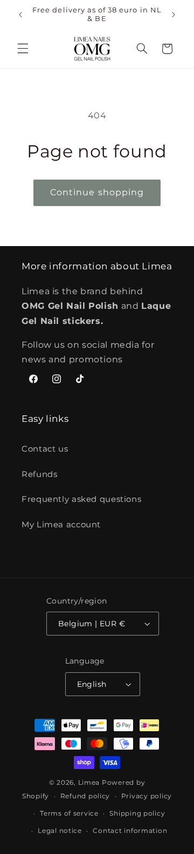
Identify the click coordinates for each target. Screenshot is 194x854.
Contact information (130, 831)
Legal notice (60, 831)
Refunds (39, 474)
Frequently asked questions (81, 499)
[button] (22, 48)
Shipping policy (137, 813)
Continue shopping (97, 192)
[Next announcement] (173, 15)
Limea (89, 782)
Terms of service (69, 813)
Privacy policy (146, 796)
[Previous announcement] (20, 15)
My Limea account (61, 524)
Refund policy (85, 796)
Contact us (45, 449)
